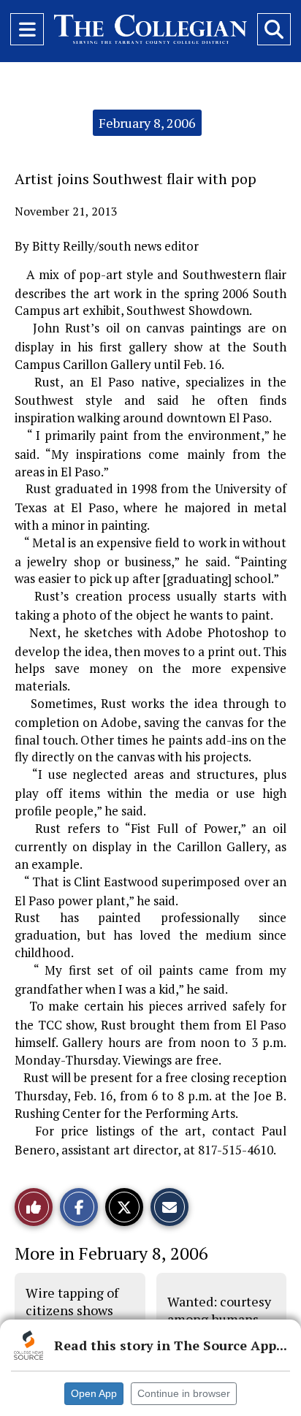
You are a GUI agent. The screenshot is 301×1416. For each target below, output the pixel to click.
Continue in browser (183, 1393)
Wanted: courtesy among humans (219, 1310)
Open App (94, 1393)
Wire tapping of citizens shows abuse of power (72, 1310)
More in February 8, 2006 (111, 1253)
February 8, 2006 (147, 123)
